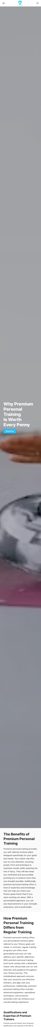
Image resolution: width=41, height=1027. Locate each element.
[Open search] (37, 3)
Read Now (10, 431)
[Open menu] (3, 3)
